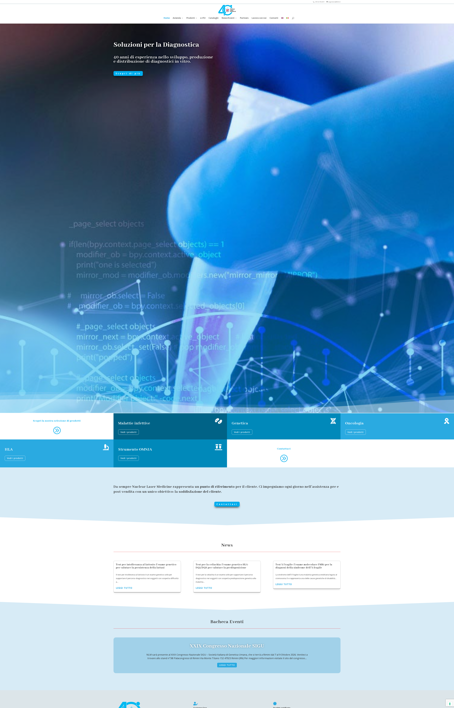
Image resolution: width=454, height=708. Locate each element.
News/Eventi (228, 18)
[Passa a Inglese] (282, 19)
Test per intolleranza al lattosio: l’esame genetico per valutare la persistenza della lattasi (146, 566)
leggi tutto (124, 587)
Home (167, 18)
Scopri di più (128, 73)
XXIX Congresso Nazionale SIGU (227, 646)
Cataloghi (213, 18)
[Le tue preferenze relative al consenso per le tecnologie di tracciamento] (450, 704)
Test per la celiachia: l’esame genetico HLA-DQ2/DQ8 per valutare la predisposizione (222, 566)
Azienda (177, 18)
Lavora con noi (259, 18)
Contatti (274, 18)
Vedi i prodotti (128, 432)
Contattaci (227, 504)
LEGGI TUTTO (227, 665)
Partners (244, 18)
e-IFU (202, 18)
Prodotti (190, 18)
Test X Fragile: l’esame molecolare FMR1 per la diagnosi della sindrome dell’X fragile (303, 566)
